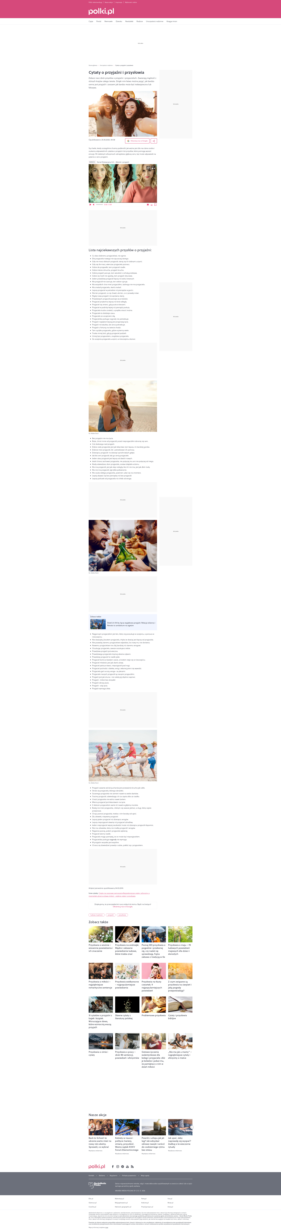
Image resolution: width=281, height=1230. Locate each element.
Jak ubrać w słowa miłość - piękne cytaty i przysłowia (114, 896)
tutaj (106, 1227)
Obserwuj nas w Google (139, 141)
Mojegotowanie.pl (121, 1203)
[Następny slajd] (192, 1127)
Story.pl (170, 1207)
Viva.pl (170, 1199)
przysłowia (122, 915)
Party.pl (144, 1199)
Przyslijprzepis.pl (147, 1207)
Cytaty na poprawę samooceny (111, 893)
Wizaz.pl (170, 1203)
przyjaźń (111, 915)
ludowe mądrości (96, 915)
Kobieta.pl (145, 1203)
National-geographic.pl (123, 1207)
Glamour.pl (93, 1203)
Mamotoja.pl (119, 1199)
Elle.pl (91, 1199)
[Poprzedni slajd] (89, 1127)
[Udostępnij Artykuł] (154, 140)
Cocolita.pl (92, 1207)
